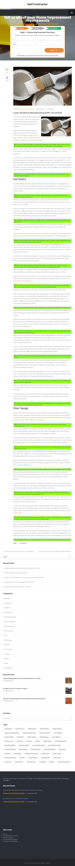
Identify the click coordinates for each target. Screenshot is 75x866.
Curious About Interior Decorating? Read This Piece (19, 582)
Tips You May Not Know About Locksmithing (19, 551)
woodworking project (64, 762)
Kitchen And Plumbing (10, 841)
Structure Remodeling (10, 839)
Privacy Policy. (54, 55)
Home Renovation (9, 626)
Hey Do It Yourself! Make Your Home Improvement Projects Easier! (24, 577)
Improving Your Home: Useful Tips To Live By (17, 587)
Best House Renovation (10, 836)
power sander (57, 753)
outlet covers (45, 753)
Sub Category (41, 41)
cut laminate (20, 737)
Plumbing (7, 654)
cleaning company (45, 733)
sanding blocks (45, 757)
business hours (19, 729)
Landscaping (8, 640)
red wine (22, 757)
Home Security (8, 631)
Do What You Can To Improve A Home (15, 573)
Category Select (15, 41)
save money (57, 757)
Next (54, 50)
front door (20, 741)
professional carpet (10, 757)
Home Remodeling (9, 621)
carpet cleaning (57, 729)
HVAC (5, 635)
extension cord (9, 741)
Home (5, 834)
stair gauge (23, 543)
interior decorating (10, 749)
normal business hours (31, 753)
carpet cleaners (44, 729)
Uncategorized (8, 668)
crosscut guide (58, 733)
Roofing (6, 658)
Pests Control (8, 649)
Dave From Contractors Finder (27, 109)
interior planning (35, 749)
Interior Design (8, 837)
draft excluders (31, 737)
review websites (33, 757)
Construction (8, 603)
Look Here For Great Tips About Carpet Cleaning (54, 551)
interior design (23, 749)
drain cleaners (56, 737)
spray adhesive (31, 762)
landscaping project (49, 749)
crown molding (9, 737)
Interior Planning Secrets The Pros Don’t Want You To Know (22, 568)
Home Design (50, 109)
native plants (17, 753)
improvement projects (54, 745)
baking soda (8, 729)
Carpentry (7, 598)
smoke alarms (19, 762)
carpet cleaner (32, 729)
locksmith (7, 645)
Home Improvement (10, 617)
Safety (6, 663)
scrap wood (8, 762)
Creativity (7, 608)
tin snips (51, 762)
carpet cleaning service (29, 733)
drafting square (44, 737)
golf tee (38, 741)
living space (62, 749)
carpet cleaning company (12, 733)
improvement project (39, 745)
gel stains (29, 741)
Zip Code (14, 38)
